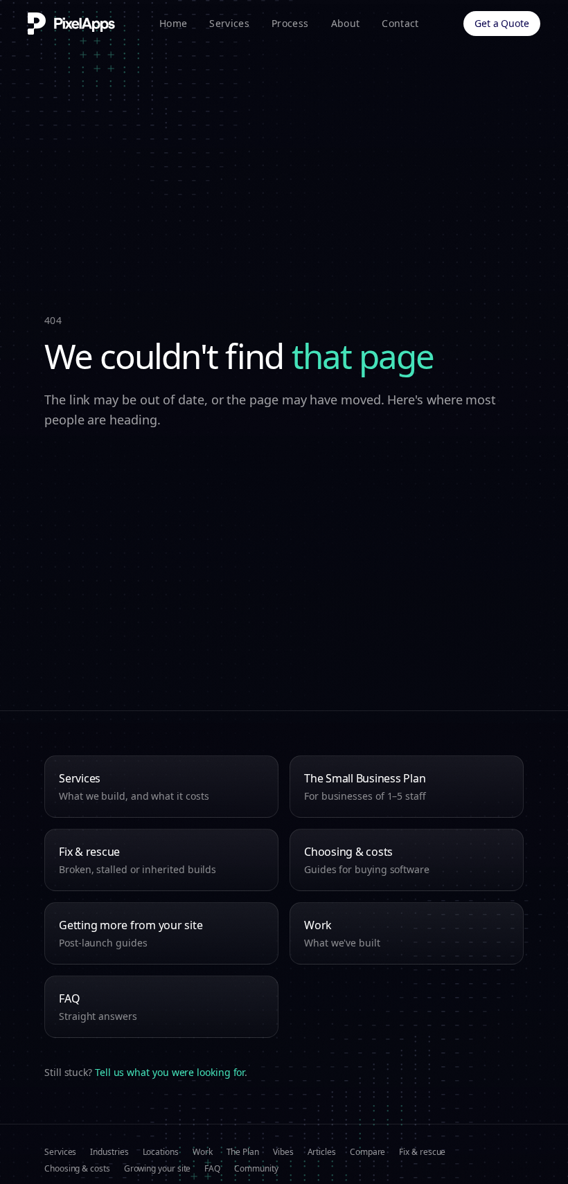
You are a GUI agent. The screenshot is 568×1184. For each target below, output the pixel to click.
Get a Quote (501, 23)
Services (229, 23)
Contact (400, 23)
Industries (109, 1152)
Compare (367, 1152)
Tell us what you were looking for (170, 1072)
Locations (161, 1152)
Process (290, 23)
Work (203, 1152)
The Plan (243, 1152)
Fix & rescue (422, 1152)
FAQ (212, 1168)
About (345, 23)
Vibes (283, 1152)
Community (256, 1168)
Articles (322, 1152)
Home (173, 23)
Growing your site (157, 1168)
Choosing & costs (77, 1168)
